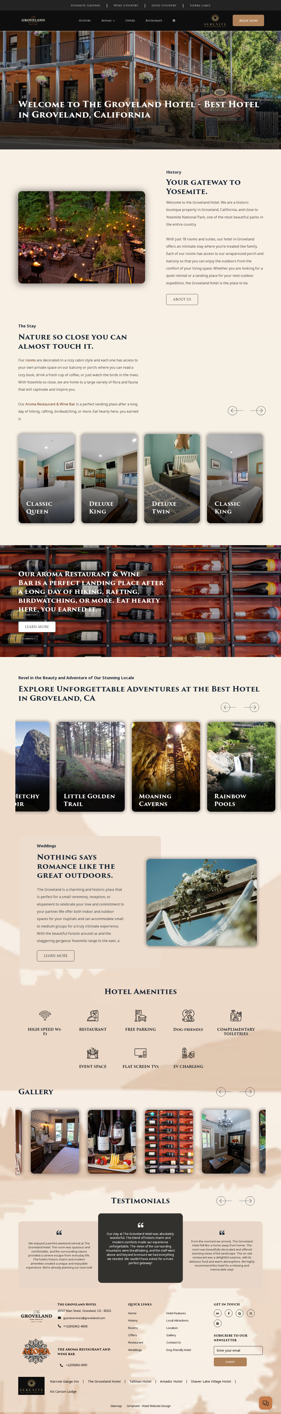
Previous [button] (232, 410)
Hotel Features (176, 1313)
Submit (230, 1361)
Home (132, 1313)
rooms (30, 360)
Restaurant (154, 20)
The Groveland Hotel (104, 1381)
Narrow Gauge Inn (64, 1381)
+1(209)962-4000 (76, 1365)
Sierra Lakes (200, 5)
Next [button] (261, 410)
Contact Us (173, 1342)
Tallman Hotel (140, 1381)
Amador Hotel (171, 1381)
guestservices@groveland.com (84, 1318)
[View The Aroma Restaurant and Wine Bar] (36, 1352)
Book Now (248, 20)
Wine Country (126, 5)
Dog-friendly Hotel (178, 1350)
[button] (174, 21)
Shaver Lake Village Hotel (211, 1381)
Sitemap (116, 1406)
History (85, 20)
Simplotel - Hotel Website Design (149, 1406)
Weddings (135, 1350)
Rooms (106, 20)
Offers (130, 20)
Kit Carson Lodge (63, 1391)
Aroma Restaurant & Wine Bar (50, 404)
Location (172, 1328)
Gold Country (164, 5)
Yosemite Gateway (85, 5)
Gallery (171, 1335)
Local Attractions (177, 1320)
